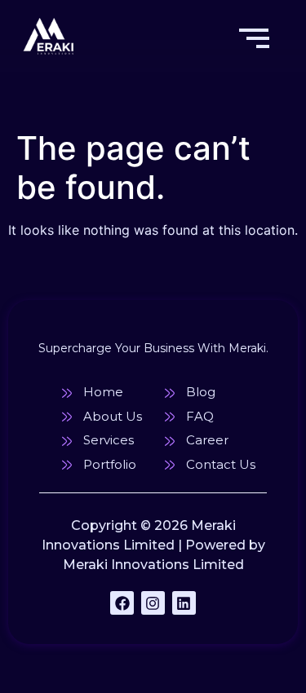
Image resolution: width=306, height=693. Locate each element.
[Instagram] (153, 603)
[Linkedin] (184, 603)
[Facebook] (122, 603)
